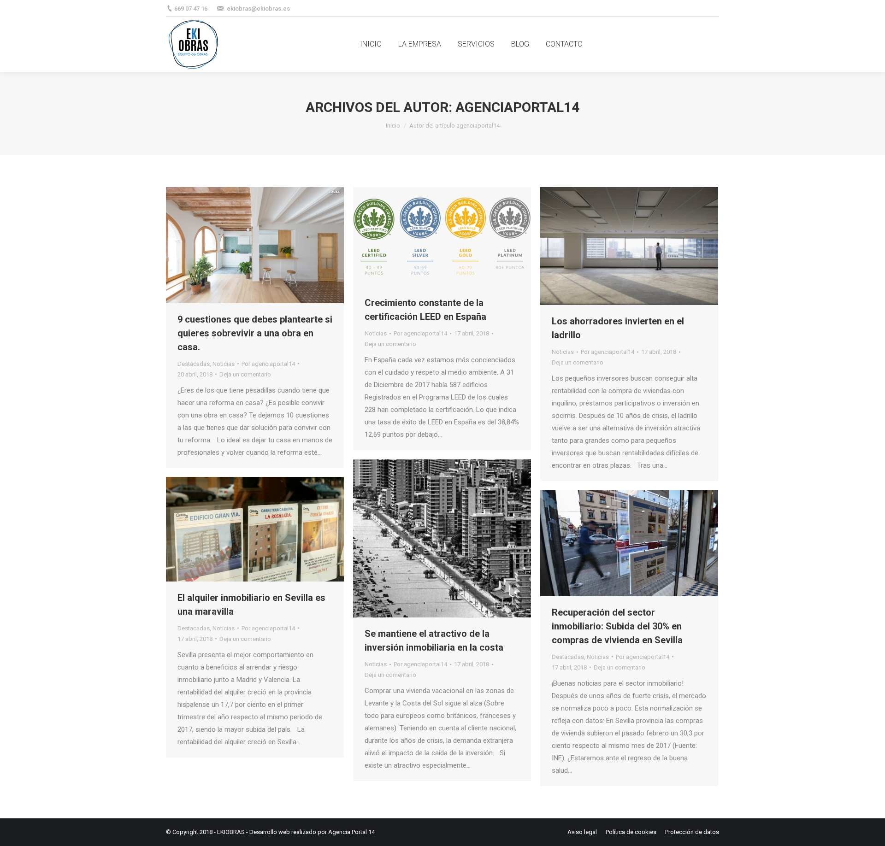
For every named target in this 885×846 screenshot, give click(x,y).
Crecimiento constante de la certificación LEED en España (425, 309)
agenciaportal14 (517, 107)
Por (268, 363)
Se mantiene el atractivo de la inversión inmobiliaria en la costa (434, 640)
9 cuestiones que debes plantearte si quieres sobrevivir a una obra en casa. (254, 333)
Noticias (223, 363)
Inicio (393, 125)
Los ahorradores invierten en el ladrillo (618, 328)
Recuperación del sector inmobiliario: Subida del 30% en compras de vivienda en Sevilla (617, 626)
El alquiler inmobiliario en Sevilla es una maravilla (251, 604)
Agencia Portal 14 (351, 831)
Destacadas (193, 363)
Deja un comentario (245, 374)
